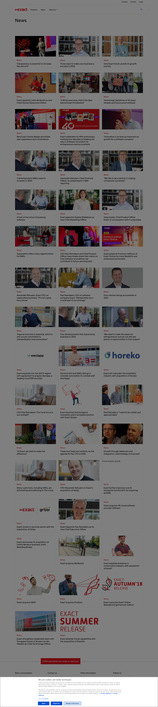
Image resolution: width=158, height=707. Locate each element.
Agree (44, 703)
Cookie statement (106, 693)
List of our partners (43, 698)
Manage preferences (72, 703)
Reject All (56, 703)
